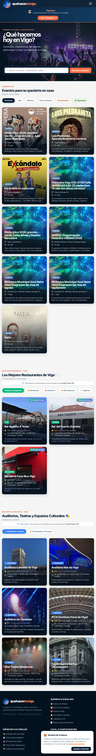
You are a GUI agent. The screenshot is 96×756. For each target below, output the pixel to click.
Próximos (8, 100)
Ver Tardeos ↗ (48, 18)
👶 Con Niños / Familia (60, 715)
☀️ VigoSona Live (57, 719)
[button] (24, 131)
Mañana (30, 100)
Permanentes (63, 100)
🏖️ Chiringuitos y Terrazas (41, 531)
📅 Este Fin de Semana (60, 707)
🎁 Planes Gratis (57, 711)
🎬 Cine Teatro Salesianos (14, 745)
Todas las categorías (13, 390)
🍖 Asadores (50, 390)
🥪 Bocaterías (33, 390)
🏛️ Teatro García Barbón (13, 738)
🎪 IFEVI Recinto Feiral (12, 741)
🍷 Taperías (85, 390)
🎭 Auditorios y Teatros (14, 531)
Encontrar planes (80, 70)
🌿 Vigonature (80, 100)
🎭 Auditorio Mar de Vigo (13, 734)
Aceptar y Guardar (81, 749)
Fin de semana (46, 100)
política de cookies (77, 744)
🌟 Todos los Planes (59, 704)
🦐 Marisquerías (68, 390)
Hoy (19, 100)
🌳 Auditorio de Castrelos (13, 749)
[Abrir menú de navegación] (90, 3)
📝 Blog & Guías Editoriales (61, 722)
